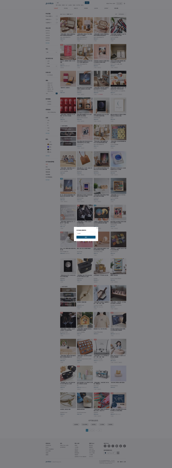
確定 (86, 237)
